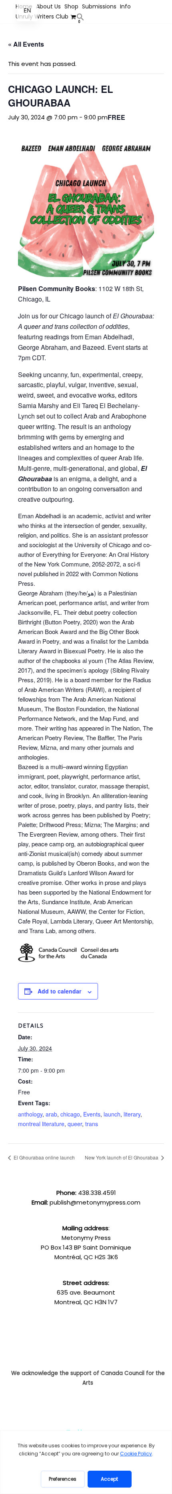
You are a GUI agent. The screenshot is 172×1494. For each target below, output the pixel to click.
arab (51, 1114)
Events (91, 1114)
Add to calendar (59, 991)
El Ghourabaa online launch (43, 1157)
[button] (80, 17)
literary (132, 1114)
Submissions (99, 6)
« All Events (26, 44)
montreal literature (41, 1124)
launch (112, 1114)
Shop (71, 6)
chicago (70, 1114)
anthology (30, 1114)
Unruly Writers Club (42, 16)
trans (91, 1124)
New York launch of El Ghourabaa (122, 1157)
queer (75, 1124)
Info (125, 6)
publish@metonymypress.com (95, 1202)
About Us (48, 6)
